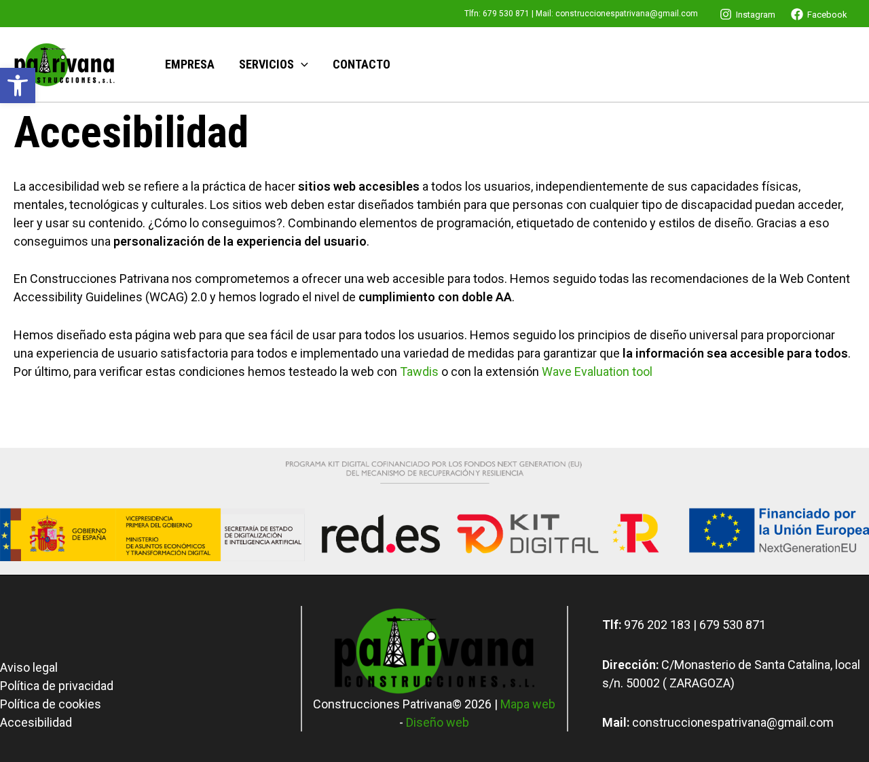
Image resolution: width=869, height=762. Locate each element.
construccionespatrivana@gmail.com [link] (626, 13)
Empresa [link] (190, 64)
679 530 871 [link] (506, 13)
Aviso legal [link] (29, 667)
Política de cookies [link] (50, 704)
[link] (17, 85)
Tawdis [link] (419, 371)
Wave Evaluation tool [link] (597, 371)
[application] (301, 64)
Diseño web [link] (437, 722)
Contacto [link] (361, 64)
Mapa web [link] (527, 704)
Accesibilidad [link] (36, 722)
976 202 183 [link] (657, 624)
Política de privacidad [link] (56, 686)
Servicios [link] (266, 64)
